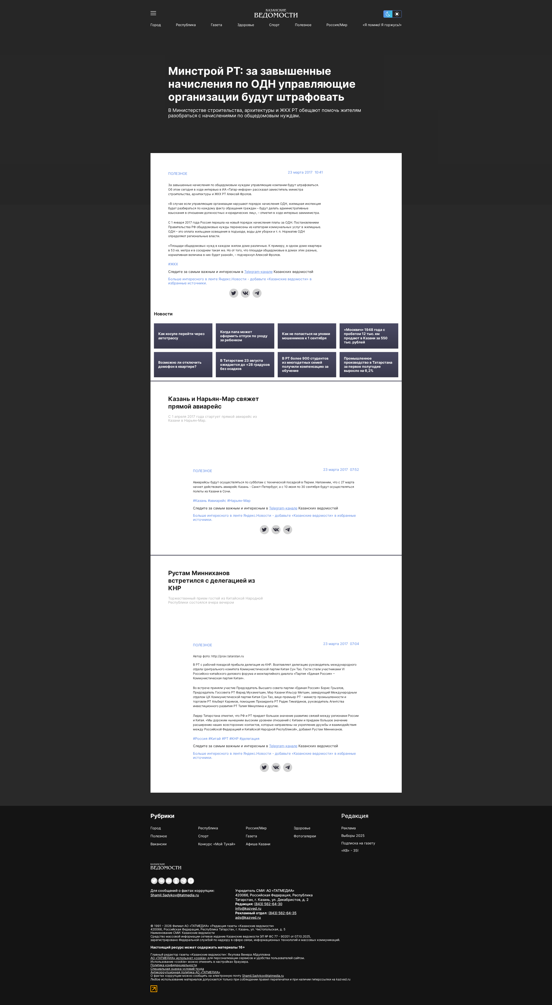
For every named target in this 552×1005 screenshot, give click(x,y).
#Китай (215, 738)
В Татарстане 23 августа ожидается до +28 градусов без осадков (245, 364)
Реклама (348, 828)
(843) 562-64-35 (282, 913)
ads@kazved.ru (248, 917)
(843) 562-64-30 (268, 904)
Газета (216, 25)
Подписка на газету (358, 843)
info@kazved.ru (248, 908)
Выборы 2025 (353, 835)
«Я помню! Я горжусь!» (382, 25)
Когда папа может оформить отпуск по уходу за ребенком (243, 336)
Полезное (303, 25)
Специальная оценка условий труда (177, 969)
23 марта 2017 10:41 (305, 172)
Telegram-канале (258, 271)
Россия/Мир (336, 25)
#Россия (201, 738)
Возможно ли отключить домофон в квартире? (179, 364)
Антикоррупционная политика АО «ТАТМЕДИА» (185, 972)
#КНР (234, 738)
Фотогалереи (305, 836)
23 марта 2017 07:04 (341, 644)
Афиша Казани (258, 844)
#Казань (200, 500)
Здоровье (245, 25)
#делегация (249, 738)
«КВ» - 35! (349, 850)
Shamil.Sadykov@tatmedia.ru (175, 895)
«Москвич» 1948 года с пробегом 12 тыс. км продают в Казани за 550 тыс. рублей (365, 336)
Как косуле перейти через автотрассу (181, 336)
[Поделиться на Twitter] (233, 293)
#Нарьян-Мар (239, 500)
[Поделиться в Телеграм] (257, 293)
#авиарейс (217, 500)
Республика (186, 25)
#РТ (225, 738)
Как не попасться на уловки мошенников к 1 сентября (306, 336)
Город (156, 25)
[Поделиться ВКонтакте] (245, 293)
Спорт (274, 25)
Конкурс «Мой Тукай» (216, 844)
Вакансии (159, 844)
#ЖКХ (173, 264)
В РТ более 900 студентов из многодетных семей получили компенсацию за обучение (305, 364)
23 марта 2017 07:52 (341, 470)
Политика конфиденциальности (174, 965)
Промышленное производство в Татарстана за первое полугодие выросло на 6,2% (368, 364)
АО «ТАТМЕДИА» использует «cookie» (179, 958)
